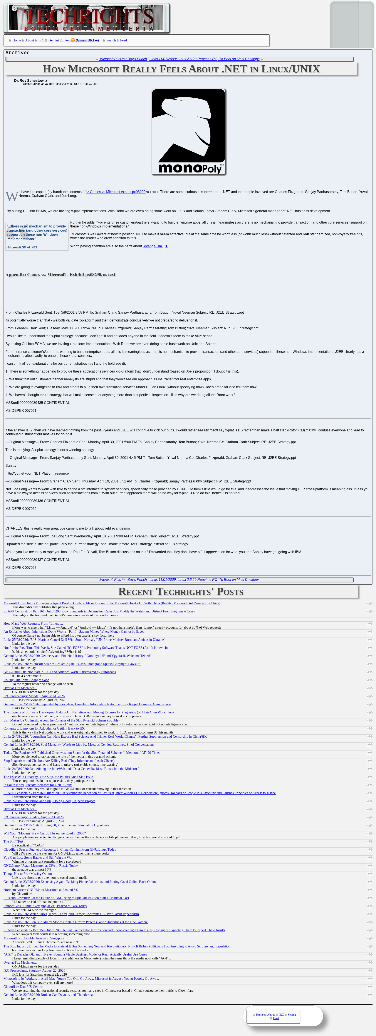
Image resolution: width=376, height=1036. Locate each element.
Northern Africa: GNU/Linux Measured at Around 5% (40, 890)
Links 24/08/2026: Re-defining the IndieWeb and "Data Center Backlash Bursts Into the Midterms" (71, 769)
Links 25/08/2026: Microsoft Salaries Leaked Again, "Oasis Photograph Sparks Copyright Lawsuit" (72, 664)
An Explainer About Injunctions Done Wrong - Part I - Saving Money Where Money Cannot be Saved (73, 631)
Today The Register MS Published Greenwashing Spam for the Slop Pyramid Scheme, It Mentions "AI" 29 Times (81, 752)
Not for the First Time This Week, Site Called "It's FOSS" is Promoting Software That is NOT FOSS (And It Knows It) (85, 648)
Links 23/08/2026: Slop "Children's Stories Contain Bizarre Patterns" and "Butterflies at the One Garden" (75, 922)
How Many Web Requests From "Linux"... (33, 623)
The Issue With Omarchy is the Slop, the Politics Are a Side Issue (48, 777)
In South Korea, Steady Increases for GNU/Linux (37, 785)
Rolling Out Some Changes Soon (26, 680)
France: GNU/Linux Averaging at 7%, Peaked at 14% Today (45, 906)
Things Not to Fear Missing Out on (27, 873)
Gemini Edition (59, 40)
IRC (41, 40)
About (29, 40)
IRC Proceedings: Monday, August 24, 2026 (34, 696)
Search (111, 40)
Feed (123, 40)
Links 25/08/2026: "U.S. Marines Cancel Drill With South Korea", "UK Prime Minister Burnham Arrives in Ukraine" (84, 639)
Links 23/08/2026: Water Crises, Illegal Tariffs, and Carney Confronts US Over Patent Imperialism (71, 914)
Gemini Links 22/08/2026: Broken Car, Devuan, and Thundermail (48, 995)
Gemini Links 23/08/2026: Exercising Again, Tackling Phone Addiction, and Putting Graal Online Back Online (79, 882)
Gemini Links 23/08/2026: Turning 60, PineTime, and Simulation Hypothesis (56, 825)
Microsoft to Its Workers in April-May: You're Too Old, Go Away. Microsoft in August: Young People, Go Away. (81, 978)
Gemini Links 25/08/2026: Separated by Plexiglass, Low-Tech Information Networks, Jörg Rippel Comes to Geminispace (87, 704)
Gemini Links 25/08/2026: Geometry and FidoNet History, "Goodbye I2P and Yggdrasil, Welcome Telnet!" (77, 656)
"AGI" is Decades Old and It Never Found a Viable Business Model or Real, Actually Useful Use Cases (75, 954)
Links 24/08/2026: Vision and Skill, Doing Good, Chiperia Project (49, 801)
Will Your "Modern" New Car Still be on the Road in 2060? (44, 833)
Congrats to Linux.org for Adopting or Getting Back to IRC (44, 728)
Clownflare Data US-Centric (23, 986)
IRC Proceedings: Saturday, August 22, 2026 (34, 970)
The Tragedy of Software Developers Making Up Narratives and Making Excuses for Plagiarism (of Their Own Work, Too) (88, 712)
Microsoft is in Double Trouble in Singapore (33, 938)
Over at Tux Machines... (20, 688)
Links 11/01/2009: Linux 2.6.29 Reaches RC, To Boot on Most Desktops (204, 59)
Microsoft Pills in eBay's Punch (123, 59)
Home (16, 40)
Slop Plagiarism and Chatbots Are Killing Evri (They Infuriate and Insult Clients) (58, 760)
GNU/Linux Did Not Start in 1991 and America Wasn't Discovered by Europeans (59, 672)
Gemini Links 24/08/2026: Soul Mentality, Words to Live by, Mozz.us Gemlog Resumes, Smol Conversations (78, 744)
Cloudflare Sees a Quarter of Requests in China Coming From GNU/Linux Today (59, 849)
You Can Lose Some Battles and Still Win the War (37, 857)
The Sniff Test (13, 841)
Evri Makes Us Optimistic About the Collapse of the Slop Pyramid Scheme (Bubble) (61, 720)
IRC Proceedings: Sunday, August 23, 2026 (33, 817)
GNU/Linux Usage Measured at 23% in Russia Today (40, 865)
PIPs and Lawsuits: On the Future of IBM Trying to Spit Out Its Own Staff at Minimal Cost (66, 898)
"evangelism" (153, 246)
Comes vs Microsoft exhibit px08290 (118, 192)
